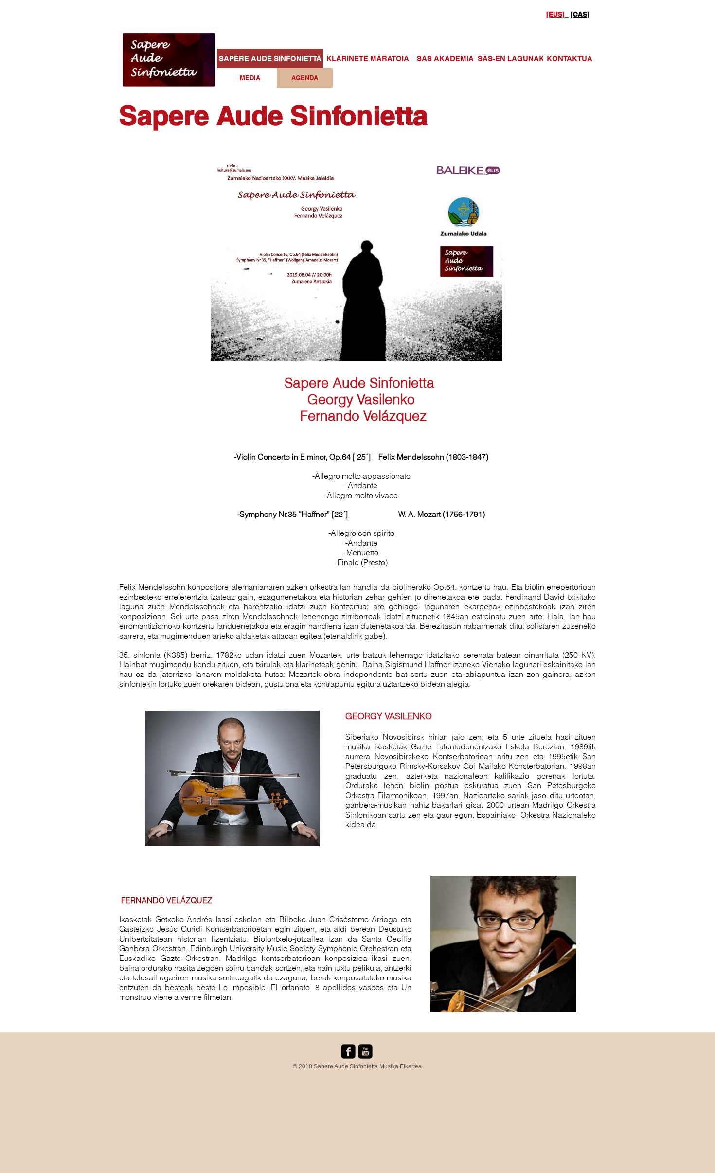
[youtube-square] (365, 1051)
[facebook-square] (348, 1051)
